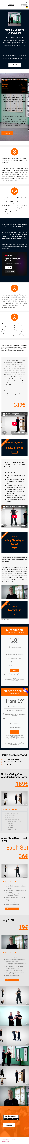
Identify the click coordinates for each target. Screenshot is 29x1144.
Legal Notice (5, 1139)
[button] (26, 2)
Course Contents (11, 810)
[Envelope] (26, 5)
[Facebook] (22, 5)
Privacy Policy (15, 1139)
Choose (14, 670)
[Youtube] (24, 5)
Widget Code (5, 1141)
